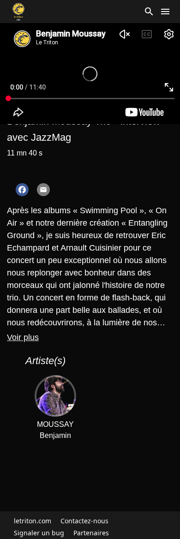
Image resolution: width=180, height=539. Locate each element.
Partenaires (91, 532)
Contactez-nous (84, 520)
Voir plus (23, 337)
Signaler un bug (39, 532)
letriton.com (32, 520)
